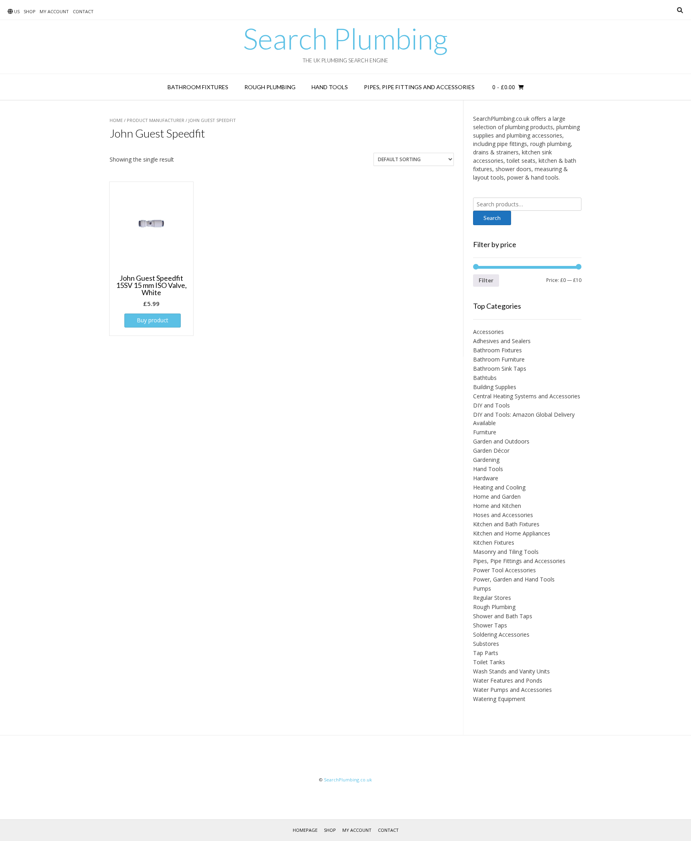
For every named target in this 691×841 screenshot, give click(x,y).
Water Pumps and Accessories (512, 689)
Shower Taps (490, 625)
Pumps (482, 588)
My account (54, 11)
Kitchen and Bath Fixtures (506, 524)
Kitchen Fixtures (493, 542)
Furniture (484, 432)
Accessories (488, 332)
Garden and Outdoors (501, 441)
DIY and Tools (491, 405)
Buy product (152, 320)
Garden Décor (491, 450)
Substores (486, 643)
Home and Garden (497, 496)
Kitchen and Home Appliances (511, 533)
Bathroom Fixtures (198, 87)
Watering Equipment (499, 699)
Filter (486, 280)
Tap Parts (485, 653)
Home (116, 120)
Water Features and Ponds (507, 680)
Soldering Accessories (501, 634)
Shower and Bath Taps (502, 616)
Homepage (305, 830)
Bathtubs (485, 378)
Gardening (486, 459)
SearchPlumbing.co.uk (348, 780)
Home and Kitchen (497, 505)
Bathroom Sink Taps (499, 368)
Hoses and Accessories (503, 515)
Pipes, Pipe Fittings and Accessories (419, 87)
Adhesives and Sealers (502, 341)
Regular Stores (492, 597)
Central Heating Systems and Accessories (526, 396)
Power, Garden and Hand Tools (514, 579)
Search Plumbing (345, 38)
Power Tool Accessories (504, 570)
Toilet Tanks (489, 662)
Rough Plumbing (270, 87)
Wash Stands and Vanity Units (511, 671)
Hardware (485, 478)
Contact (83, 11)
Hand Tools (330, 87)
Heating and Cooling (499, 487)
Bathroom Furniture (499, 359)
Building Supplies (494, 387)
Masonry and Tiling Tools (506, 551)
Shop (30, 11)
